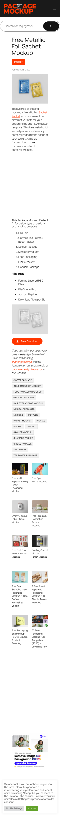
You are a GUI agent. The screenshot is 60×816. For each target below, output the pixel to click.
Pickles (40, 420)
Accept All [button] (32, 808)
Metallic (33, 414)
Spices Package (23, 443)
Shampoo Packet (23, 438)
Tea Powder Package (25, 455)
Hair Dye (23, 233)
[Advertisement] (30, 185)
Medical (23, 252)
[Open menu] (55, 9)
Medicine (18, 414)
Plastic (18, 426)
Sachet (31, 426)
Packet (18, 61)
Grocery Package (24, 397)
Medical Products (24, 409)
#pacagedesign (22, 362)
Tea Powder (35, 238)
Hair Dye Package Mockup (28, 403)
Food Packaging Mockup (28, 391)
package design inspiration (27, 369)
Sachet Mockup (23, 432)
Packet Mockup (23, 420)
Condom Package (28, 267)
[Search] (51, 26)
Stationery (20, 449)
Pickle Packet (26, 262)
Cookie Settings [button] (14, 808)
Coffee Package (23, 380)
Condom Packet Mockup (27, 386)
